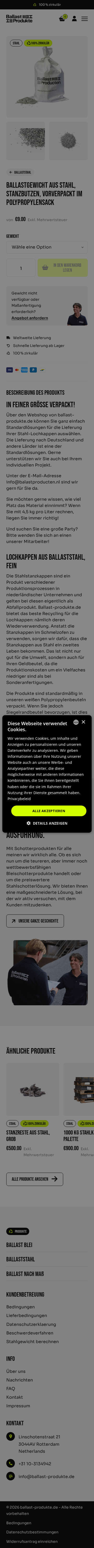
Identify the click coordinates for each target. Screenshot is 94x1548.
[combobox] (76, 722)
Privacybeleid (19, 798)
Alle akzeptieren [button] (48, 810)
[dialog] (47, 774)
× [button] (83, 722)
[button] (47, 823)
